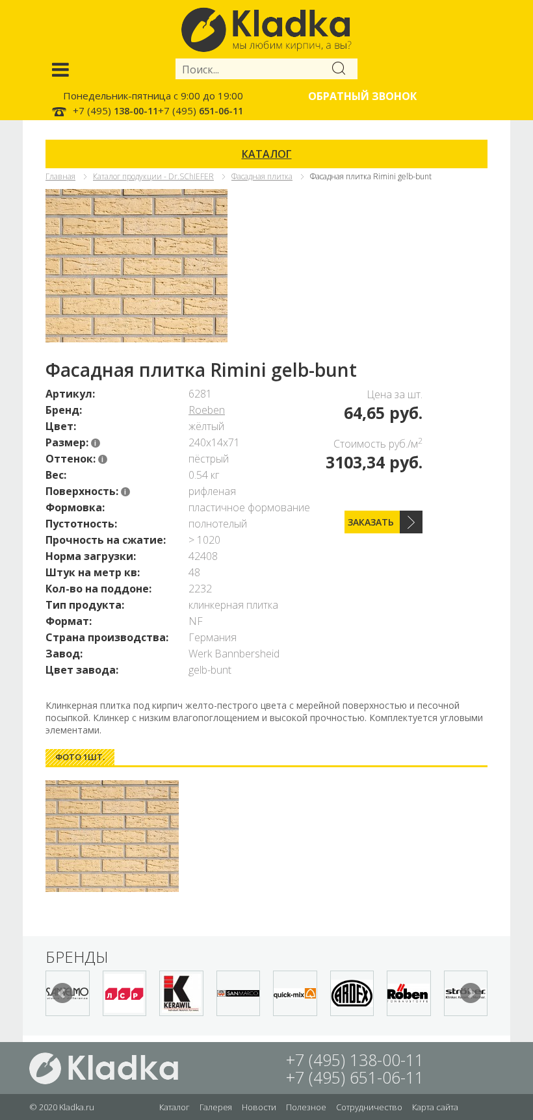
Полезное (306, 1107)
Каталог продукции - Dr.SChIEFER (153, 176)
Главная (60, 176)
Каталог (174, 1107)
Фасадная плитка (261, 176)
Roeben (206, 409)
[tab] (80, 757)
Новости (259, 1107)
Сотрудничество (369, 1107)
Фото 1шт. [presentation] (80, 757)
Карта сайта (435, 1107)
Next (470, 993)
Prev (62, 993)
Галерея (216, 1107)
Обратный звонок (362, 96)
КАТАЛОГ (267, 154)
